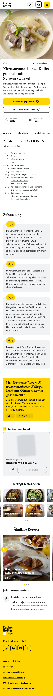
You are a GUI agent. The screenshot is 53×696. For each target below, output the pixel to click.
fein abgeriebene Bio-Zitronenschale (27, 186)
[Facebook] (28, 648)
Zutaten (7, 133)
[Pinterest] (13, 648)
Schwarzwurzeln (18, 153)
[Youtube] (20, 648)
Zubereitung (22, 133)
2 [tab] (27, 520)
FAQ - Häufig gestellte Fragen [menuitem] (17, 683)
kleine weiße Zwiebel (20, 168)
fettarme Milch (17, 165)
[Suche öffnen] (39, 4)
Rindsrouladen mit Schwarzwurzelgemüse (19, 571)
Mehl (13, 156)
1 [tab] (25, 520)
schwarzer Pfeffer (19, 183)
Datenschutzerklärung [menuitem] (13, 672)
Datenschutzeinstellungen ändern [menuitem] (19, 688)
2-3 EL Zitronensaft (19, 180)
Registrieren (17, 597)
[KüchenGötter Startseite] (7, 4)
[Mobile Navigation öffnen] (47, 5)
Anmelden (35, 597)
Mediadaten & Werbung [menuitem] (14, 677)
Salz (13, 162)
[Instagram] (6, 648)
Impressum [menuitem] (8, 666)
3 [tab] (28, 584)
